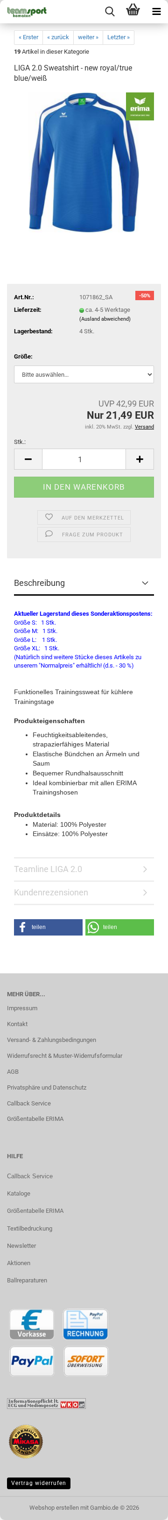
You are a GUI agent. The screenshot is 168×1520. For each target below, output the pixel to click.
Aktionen (18, 1263)
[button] (28, 459)
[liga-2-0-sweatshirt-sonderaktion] (84, 162)
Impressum (22, 1008)
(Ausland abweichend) (105, 319)
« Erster (28, 37)
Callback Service (29, 1103)
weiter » (88, 37)
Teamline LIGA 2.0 (48, 869)
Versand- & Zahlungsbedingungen (51, 1039)
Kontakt (17, 1023)
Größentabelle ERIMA (35, 1118)
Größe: (23, 356)
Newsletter (21, 1245)
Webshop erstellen (54, 1507)
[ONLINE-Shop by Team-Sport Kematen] (23, 11)
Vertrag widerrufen (38, 1483)
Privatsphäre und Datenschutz (46, 1087)
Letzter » (118, 37)
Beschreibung (39, 583)
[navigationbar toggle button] (156, 11)
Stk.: (20, 441)
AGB (13, 1071)
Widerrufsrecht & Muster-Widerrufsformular (64, 1055)
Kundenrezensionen (51, 892)
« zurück (58, 37)
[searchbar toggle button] (109, 11)
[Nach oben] (142, 1506)
